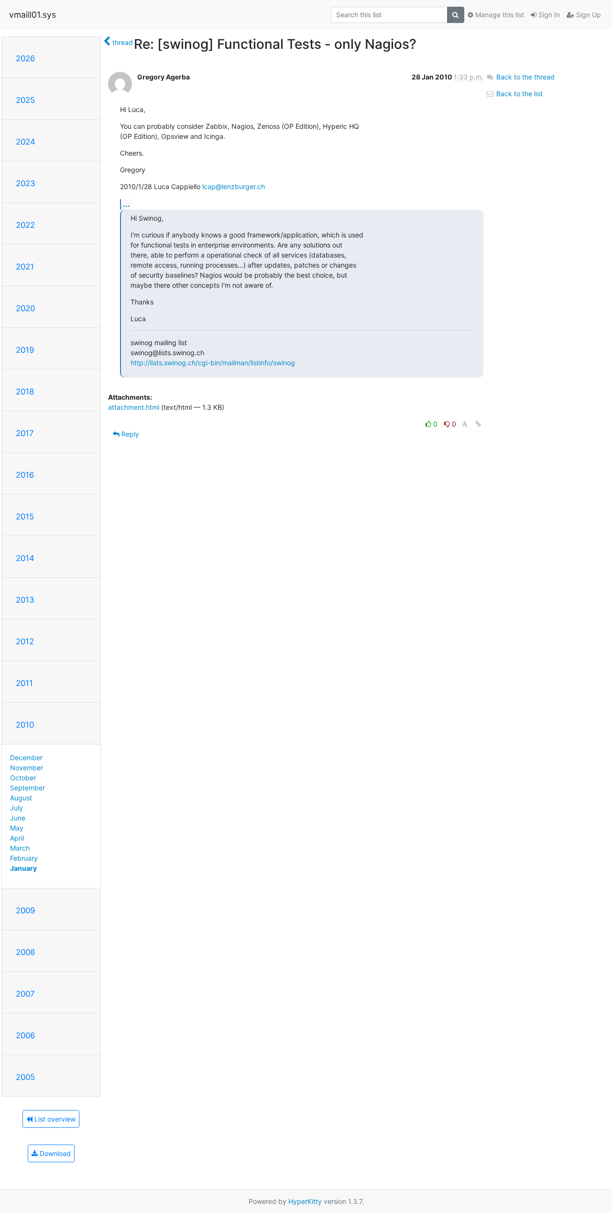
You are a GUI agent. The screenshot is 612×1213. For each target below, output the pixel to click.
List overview (54, 1119)
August (21, 798)
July (16, 808)
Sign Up (587, 15)
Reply (129, 434)
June (17, 818)
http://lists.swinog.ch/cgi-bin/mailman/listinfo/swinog (213, 363)
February (24, 858)
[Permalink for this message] (478, 424)
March (20, 848)
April (17, 838)
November (26, 768)
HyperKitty (305, 1201)
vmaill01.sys (32, 15)
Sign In (548, 15)
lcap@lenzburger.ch (233, 186)
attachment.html (133, 407)
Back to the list (518, 94)
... (126, 204)
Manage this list (498, 15)
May (16, 828)
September (27, 788)
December (26, 757)
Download (54, 1153)
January (23, 868)
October (23, 778)
